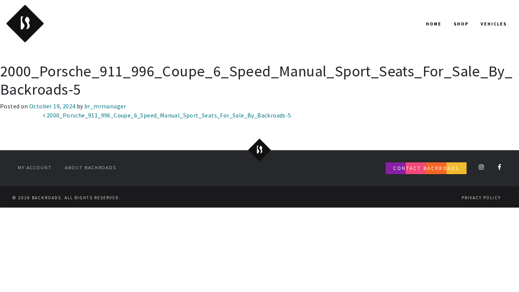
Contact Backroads (426, 168)
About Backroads (90, 167)
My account (35, 167)
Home (433, 24)
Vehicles (494, 24)
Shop (461, 24)
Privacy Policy (481, 197)
